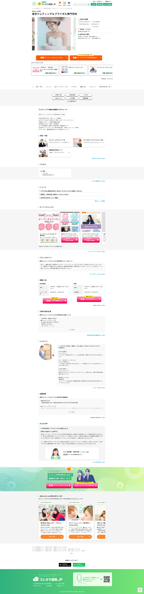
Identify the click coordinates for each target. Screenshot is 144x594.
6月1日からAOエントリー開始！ (50, 198)
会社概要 (49, 586)
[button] (33, 87)
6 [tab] (56, 52)
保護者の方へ (108, 1)
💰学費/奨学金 (72, 95)
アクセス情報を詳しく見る (98, 181)
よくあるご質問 (60, 583)
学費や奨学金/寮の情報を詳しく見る (96, 335)
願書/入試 (83, 87)
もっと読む (71, 329)
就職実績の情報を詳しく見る (97, 417)
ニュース (48, 87)
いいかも (94, 4)
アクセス (74, 87)
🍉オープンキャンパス (61, 87)
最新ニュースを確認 (100, 201)
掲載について (61, 586)
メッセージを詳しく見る (99, 388)
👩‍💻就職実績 (85, 98)
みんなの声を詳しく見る (99, 462)
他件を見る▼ (95, 26)
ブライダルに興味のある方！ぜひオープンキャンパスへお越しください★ (61, 191)
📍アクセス (85, 95)
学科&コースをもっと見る (98, 158)
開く (71, 553)
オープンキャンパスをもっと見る (96, 251)
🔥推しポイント (58, 98)
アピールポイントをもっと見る (97, 274)
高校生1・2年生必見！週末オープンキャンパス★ (54, 194)
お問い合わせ (37, 586)
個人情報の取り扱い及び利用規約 (42, 583)
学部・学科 (39, 87)
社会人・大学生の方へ (97, 1)
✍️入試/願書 (72, 98)
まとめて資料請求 (107, 4)
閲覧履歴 (100, 4)
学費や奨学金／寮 (104, 87)
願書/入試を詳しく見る (99, 305)
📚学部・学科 (58, 95)
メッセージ (92, 87)
